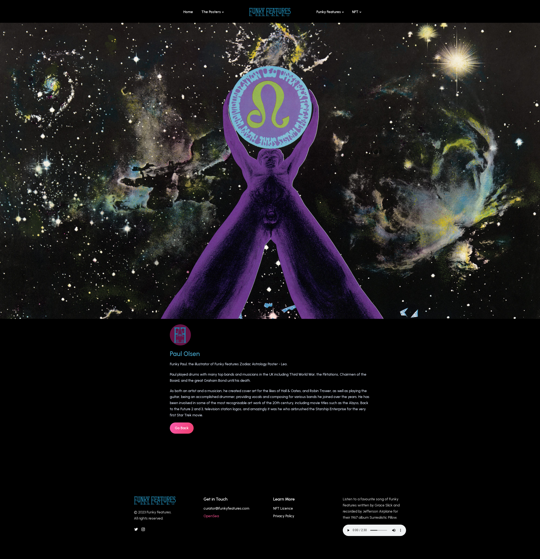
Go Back (182, 428)
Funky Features (328, 12)
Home (188, 12)
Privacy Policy (283, 516)
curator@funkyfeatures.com (226, 508)
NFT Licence (283, 508)
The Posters (211, 12)
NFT (355, 12)
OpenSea (211, 516)
